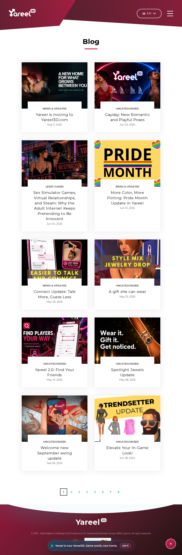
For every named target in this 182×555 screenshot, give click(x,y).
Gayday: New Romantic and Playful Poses (127, 117)
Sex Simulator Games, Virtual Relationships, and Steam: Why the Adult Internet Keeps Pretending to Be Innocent (54, 205)
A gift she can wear (127, 291)
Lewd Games (55, 186)
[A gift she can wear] (127, 262)
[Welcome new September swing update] (54, 418)
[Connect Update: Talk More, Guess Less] (54, 262)
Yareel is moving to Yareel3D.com (54, 117)
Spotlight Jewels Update (127, 372)
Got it (125, 545)
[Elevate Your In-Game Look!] (127, 418)
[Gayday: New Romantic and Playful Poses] (127, 85)
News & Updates (54, 108)
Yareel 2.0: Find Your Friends (54, 372)
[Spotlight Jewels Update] (127, 340)
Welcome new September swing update (54, 452)
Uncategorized (127, 108)
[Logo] (22, 15)
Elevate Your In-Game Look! (127, 450)
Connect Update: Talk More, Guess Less (55, 294)
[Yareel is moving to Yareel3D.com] (54, 85)
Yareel (91, 522)
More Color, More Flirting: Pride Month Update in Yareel (127, 197)
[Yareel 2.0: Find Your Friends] (54, 340)
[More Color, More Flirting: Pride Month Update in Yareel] (127, 163)
